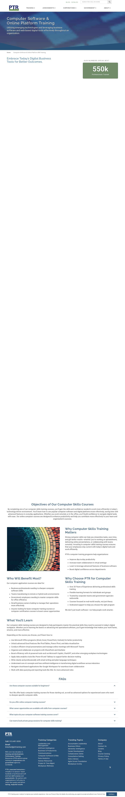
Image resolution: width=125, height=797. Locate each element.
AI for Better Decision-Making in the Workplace (50, 162)
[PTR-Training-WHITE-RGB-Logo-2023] (8, 734)
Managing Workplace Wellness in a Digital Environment (105, 373)
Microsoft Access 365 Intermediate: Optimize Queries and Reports (105, 419)
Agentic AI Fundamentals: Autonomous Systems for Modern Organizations (103, 115)
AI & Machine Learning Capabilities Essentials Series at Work (50, 139)
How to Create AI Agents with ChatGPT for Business (104, 349)
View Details (44, 122)
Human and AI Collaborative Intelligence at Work (48, 373)
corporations (17, 760)
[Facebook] (110, 762)
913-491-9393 (15, 741)
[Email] (105, 767)
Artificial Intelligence (46, 748)
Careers (101, 749)
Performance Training (13, 756)
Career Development (76, 751)
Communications (44, 753)
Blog (100, 751)
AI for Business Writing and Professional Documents (76, 162)
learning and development (14, 754)
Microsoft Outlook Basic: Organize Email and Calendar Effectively (49, 489)
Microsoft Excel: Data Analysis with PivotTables (49, 442)
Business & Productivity (47, 751)
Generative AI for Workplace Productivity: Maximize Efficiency (104, 302)
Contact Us (102, 746)
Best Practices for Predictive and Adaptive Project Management (104, 184)
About (100, 744)
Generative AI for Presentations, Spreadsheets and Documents (78, 302)
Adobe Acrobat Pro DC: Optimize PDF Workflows (47, 115)
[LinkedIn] (100, 762)
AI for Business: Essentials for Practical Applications (104, 162)
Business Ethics (74, 746)
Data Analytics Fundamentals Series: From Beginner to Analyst (104, 232)
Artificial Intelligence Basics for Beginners (78, 184)
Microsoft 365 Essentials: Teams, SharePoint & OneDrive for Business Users (77, 395)
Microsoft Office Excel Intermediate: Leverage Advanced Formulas (75, 466)
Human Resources (45, 761)
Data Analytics (44, 758)
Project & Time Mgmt (46, 763)
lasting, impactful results (14, 784)
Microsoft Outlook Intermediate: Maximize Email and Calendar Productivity (78, 489)
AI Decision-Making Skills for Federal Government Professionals (77, 139)
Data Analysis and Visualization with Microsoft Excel (78, 231)
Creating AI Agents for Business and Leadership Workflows (105, 207)
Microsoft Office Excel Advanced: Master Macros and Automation (104, 442)
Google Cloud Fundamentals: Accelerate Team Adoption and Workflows (49, 326)
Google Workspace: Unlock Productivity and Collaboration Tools (49, 350)
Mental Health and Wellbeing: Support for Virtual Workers (49, 394)
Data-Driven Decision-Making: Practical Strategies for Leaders (78, 278)
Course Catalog (104, 754)
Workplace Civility (75, 764)
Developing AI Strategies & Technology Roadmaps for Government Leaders (103, 279)
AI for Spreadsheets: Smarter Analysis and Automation (49, 184)
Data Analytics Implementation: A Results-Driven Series (77, 255)
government (9, 762)
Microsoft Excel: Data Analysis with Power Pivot (77, 442)
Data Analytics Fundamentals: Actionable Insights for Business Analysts (49, 255)
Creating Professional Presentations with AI (46, 231)
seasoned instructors (17, 769)
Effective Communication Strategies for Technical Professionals (48, 302)
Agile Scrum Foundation (77, 761)
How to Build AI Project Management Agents (75, 349)
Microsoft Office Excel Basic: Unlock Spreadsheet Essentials (49, 465)
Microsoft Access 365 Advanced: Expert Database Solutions (48, 419)
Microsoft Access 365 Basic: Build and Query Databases (77, 418)
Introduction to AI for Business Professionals (77, 373)
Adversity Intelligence (76, 749)
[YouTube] (100, 767)
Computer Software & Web (48, 756)
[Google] (105, 762)
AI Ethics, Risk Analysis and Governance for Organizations (104, 138)
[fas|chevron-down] (62, 41)
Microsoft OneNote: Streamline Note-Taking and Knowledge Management (105, 466)
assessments (10, 778)
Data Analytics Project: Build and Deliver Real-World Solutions (104, 255)
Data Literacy (73, 759)
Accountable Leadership (77, 744)
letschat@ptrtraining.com (15, 747)
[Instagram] (115, 762)
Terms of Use (103, 759)
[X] (110, 767)
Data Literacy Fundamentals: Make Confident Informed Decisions (49, 279)
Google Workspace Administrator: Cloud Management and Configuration (77, 326)
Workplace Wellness (46, 766)
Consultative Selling (76, 756)
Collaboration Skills (75, 754)
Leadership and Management (44, 745)
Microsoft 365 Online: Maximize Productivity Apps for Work (105, 395)
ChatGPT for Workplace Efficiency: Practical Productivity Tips (75, 208)
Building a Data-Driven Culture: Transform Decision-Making (49, 207)
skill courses (16, 776)
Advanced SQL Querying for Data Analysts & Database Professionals (76, 115)
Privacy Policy (103, 756)
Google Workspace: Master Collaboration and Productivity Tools (104, 326)
